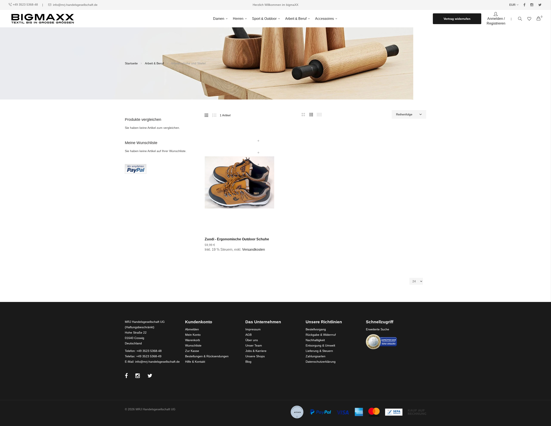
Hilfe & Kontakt (195, 361)
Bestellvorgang (316, 329)
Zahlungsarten (315, 356)
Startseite (132, 63)
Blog (248, 361)
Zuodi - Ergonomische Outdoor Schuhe (237, 239)
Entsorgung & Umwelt (320, 345)
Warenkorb (192, 340)
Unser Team (253, 345)
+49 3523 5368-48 (25, 4)
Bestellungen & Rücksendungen (207, 356)
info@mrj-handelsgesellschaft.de (75, 4)
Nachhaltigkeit (315, 340)
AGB (248, 334)
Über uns (251, 340)
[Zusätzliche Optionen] (135, 168)
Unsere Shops (255, 356)
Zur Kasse (192, 351)
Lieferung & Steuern (319, 351)
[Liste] (216, 114)
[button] (266, 141)
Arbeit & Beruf (155, 63)
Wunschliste (193, 345)
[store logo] (42, 19)
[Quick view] (266, 164)
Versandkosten (253, 249)
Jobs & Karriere (255, 351)
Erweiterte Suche (377, 329)
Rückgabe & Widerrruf (321, 334)
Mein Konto (193, 334)
